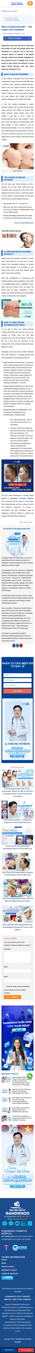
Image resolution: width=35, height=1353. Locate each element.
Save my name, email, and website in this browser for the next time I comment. (17, 990)
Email (5, 976)
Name (6, 967)
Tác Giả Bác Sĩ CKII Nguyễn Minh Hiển (16, 529)
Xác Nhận (17, 691)
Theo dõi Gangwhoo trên (9, 33)
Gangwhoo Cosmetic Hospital (21, 498)
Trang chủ (6, 11)
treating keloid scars (12, 284)
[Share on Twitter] (17, 645)
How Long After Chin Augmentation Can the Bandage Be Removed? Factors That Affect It (18, 927)
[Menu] (4, 3)
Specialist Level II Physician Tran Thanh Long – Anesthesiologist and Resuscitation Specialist (22, 1100)
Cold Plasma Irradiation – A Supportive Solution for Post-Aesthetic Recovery (22, 1118)
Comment (7, 949)
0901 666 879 (9, 1350)
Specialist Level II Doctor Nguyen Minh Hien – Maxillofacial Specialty (20, 1109)
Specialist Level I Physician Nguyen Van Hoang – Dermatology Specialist (21, 1091)
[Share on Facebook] (14, 645)
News (15, 11)
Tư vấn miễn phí (26, 1350)
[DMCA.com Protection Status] (7, 1278)
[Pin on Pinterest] (21, 645)
